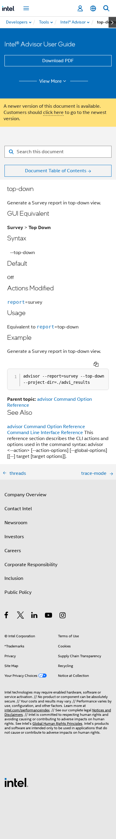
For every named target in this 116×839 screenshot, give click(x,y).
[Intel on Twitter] (20, 616)
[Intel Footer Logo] (16, 782)
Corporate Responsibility (30, 565)
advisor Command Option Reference (46, 427)
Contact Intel (18, 509)
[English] (93, 8)
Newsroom (15, 523)
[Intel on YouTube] (49, 616)
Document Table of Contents (55, 171)
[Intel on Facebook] (6, 616)
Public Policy (18, 592)
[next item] (112, 22)
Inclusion (13, 578)
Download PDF (58, 61)
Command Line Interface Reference (45, 433)
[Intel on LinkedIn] (34, 616)
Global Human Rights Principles (57, 723)
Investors (14, 537)
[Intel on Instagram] (63, 616)
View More (50, 81)
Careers (12, 551)
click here (53, 112)
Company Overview (25, 495)
